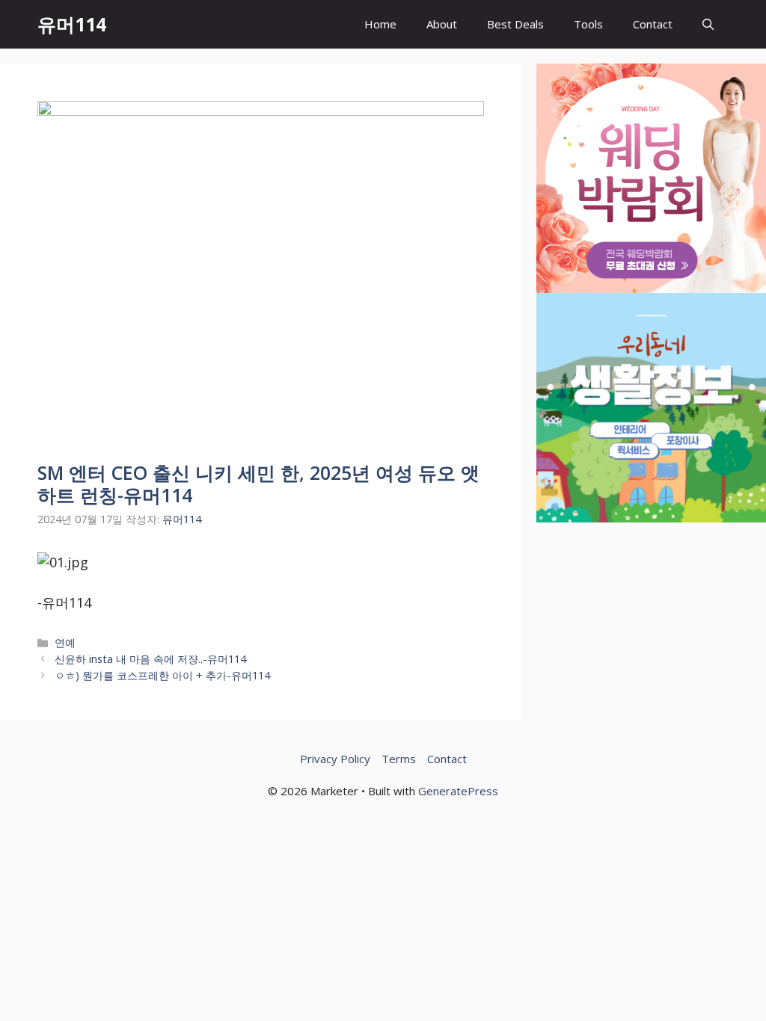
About (441, 23)
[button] (708, 24)
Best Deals (515, 23)
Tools (588, 23)
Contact (652, 23)
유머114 (71, 24)
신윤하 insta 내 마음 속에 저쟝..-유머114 (150, 659)
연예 (65, 642)
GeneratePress (458, 790)
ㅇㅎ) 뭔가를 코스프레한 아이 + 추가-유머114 (162, 675)
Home (380, 23)
